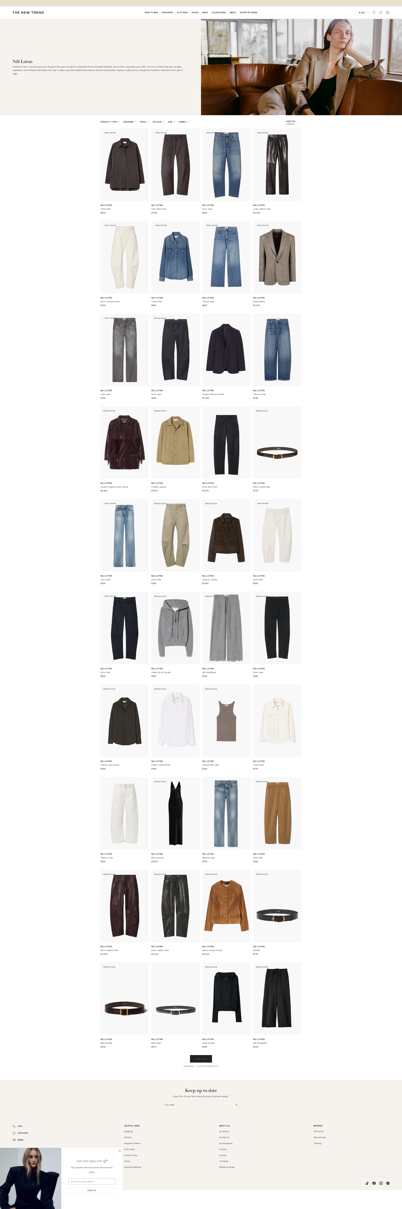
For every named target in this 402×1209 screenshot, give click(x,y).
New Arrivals (320, 1137)
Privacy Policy (130, 1155)
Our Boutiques (226, 1143)
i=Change (223, 1161)
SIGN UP (91, 1190)
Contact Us (224, 1137)
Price (143, 122)
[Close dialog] (119, 1150)
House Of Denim (248, 12)
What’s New (151, 12)
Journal (222, 1155)
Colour (157, 122)
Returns (127, 1137)
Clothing (182, 12)
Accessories (219, 12)
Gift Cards (318, 1131)
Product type (108, 122)
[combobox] (374, 12)
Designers (167, 12)
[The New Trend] (28, 12)
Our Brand (224, 1131)
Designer (128, 122)
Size (170, 122)
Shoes (195, 12)
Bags (205, 12)
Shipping (128, 1131)
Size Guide (129, 1149)
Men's (233, 12)
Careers (223, 1149)
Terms (127, 1161)
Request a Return (132, 1143)
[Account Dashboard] (381, 12)
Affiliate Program (227, 1167)
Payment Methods (132, 1167)
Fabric (182, 122)
